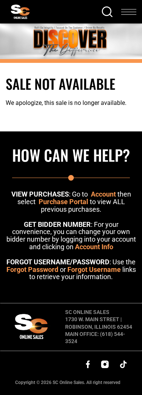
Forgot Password (32, 269)
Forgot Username (94, 269)
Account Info (94, 247)
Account (103, 194)
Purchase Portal (63, 202)
